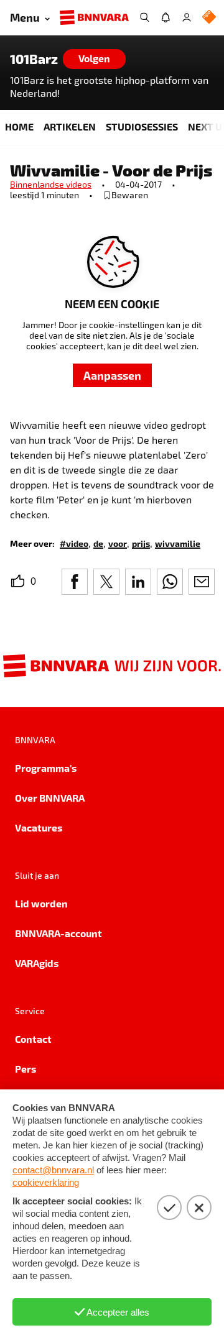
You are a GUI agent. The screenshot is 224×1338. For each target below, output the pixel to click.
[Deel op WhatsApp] (169, 581)
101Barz (34, 59)
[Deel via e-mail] (201, 581)
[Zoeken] (144, 17)
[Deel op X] (106, 581)
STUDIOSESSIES (142, 126)
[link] (74, 543)
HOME (19, 126)
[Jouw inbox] (165, 17)
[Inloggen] (186, 17)
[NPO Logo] (209, 17)
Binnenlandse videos (50, 184)
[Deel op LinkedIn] (138, 581)
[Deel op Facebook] (74, 581)
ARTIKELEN (70, 126)
